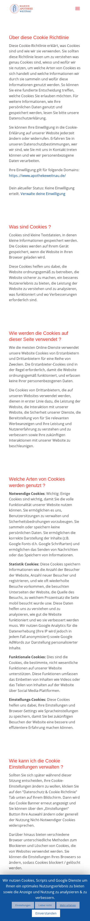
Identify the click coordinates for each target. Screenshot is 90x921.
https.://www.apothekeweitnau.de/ (37, 175)
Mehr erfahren (68, 905)
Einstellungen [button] (23, 905)
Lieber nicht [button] (45, 905)
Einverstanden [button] (46, 913)
